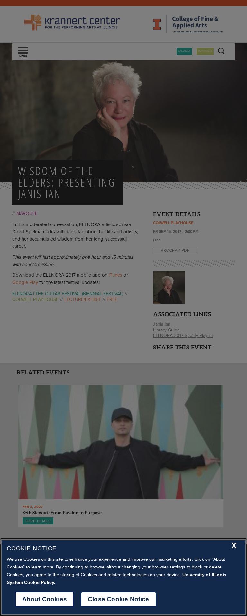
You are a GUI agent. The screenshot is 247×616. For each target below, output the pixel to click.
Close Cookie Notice (118, 599)
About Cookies (44, 599)
